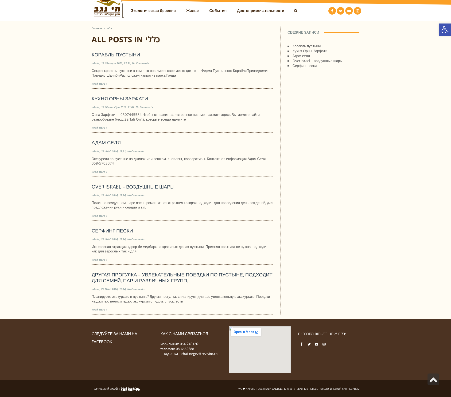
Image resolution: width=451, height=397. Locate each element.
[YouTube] (317, 344)
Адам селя (106, 142)
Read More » (99, 83)
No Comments (140, 63)
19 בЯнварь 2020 (111, 63)
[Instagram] (324, 344)
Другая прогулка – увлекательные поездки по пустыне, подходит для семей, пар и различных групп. (182, 277)
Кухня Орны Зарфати (120, 98)
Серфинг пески (112, 230)
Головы (97, 28)
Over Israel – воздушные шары (133, 186)
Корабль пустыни (116, 54)
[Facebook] (302, 344)
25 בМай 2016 (109, 151)
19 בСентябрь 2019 (113, 107)
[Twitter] (309, 344)
